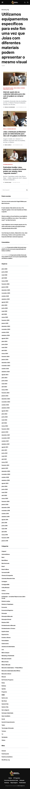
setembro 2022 (6, 407)
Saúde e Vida (5, 707)
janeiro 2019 (5, 540)
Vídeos (3, 740)
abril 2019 (4, 531)
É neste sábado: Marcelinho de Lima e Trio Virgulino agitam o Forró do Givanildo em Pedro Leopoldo (14, 209)
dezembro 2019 (6, 507)
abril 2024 (4, 350)
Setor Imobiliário (6, 716)
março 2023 (5, 389)
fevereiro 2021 (5, 465)
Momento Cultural (6, 673)
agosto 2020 (5, 483)
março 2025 (5, 317)
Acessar (4, 750)
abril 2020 (4, 495)
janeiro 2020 (5, 504)
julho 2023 (4, 377)
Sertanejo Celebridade (7, 713)
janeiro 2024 (5, 359)
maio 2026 (4, 275)
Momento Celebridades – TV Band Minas (12, 667)
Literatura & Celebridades (8, 646)
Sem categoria (5, 710)
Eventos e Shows (6, 637)
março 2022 (5, 426)
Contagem (4, 581)
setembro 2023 (6, 371)
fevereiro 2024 (5, 356)
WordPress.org (6, 759)
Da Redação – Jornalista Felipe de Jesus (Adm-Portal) (14, 597)
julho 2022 (4, 414)
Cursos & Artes (5, 593)
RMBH (3, 695)
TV (2, 734)
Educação (4, 613)
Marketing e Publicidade (8, 655)
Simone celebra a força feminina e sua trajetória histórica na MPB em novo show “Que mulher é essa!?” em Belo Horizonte (14, 218)
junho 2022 (5, 417)
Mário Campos (5, 652)
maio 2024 (4, 347)
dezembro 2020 (6, 471)
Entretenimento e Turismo (8, 628)
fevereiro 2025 (5, 320)
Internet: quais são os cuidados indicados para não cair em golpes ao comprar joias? (14, 95)
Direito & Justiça (6, 601)
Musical (4, 676)
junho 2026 (5, 272)
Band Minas (5, 560)
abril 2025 (4, 314)
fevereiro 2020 (5, 501)
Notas (3, 682)
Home (10, 778)
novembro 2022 (6, 401)
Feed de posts (5, 753)
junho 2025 (5, 308)
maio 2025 (4, 311)
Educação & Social (6, 619)
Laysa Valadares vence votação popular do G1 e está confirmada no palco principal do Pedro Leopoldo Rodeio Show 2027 (14, 226)
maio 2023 (4, 383)
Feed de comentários (7, 756)
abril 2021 (4, 459)
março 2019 (5, 534)
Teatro (3, 725)
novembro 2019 (6, 510)
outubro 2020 (5, 477)
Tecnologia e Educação (8, 728)
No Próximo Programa (7, 679)
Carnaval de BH (5, 572)
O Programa (16, 778)
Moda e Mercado (6, 664)
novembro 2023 (6, 365)
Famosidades (5, 640)
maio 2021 (4, 456)
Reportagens (14, 782)
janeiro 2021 (5, 468)
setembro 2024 (6, 335)
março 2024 (5, 353)
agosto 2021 (5, 447)
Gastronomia (5, 643)
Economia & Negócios (11, 128)
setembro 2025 (6, 299)
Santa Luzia (5, 698)
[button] (2, 2)
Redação (22, 780)
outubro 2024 (5, 332)
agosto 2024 (5, 338)
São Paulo (4, 701)
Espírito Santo (5, 631)
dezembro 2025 (6, 290)
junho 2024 (5, 344)
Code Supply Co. (21, 785)
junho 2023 (5, 380)
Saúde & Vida (5, 704)
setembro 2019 (5, 516)
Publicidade (22, 782)
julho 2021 (4, 450)
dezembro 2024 (6, 326)
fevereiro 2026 (5, 284)
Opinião (4, 689)
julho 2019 (4, 522)
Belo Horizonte (6, 87)
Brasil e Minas (17, 87)
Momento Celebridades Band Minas (11, 670)
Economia (22, 87)
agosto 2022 (5, 411)
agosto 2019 (5, 519)
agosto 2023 (5, 374)
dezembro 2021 (6, 435)
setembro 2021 (5, 444)
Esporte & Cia (5, 634)
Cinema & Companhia (7, 575)
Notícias (11, 89)
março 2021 (5, 462)
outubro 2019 (5, 513)
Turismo (4, 731)
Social (3, 719)
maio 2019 (4, 528)
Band (3, 557)
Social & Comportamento (8, 722)
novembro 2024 (6, 329)
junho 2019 (4, 525)
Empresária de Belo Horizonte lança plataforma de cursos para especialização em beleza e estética (14, 249)
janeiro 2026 (5, 287)
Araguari (4, 551)
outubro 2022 (5, 404)
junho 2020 (5, 489)
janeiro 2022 (5, 432)
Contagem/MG (5, 584)
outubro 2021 (5, 441)
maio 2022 (4, 420)
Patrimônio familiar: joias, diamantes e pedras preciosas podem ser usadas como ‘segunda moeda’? (14, 170)
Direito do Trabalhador (7, 604)
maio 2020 (4, 492)
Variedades (5, 737)
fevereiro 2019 (5, 537)
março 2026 (5, 281)
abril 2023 (4, 386)
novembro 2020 (6, 474)
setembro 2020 (6, 480)
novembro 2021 (6, 438)
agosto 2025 (5, 302)
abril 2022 (4, 423)
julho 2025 (4, 305)
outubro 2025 (5, 296)
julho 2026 (4, 269)
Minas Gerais (6, 89)
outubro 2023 (5, 368)
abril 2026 (4, 278)
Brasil (11, 87)
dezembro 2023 (6, 362)
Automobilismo (6, 554)
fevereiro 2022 (5, 429)
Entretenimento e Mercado (9, 625)
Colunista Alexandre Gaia (8, 578)
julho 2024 (4, 341)
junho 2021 (4, 453)
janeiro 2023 (5, 395)
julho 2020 (4, 486)
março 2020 (5, 498)
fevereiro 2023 (5, 392)
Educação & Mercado (7, 616)
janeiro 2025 (5, 323)
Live (3, 649)
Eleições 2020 (5, 622)
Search (27, 190)
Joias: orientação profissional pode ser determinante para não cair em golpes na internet (14, 134)
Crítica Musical (5, 587)
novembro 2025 (6, 293)
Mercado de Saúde (6, 658)
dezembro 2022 (6, 398)
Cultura (4, 590)
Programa (4, 692)
